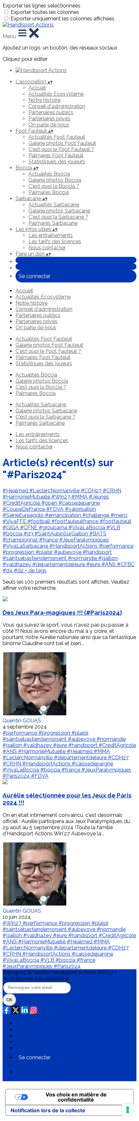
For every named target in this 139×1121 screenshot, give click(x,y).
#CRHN (112, 491)
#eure (94, 564)
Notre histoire (44, 100)
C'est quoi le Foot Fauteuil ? (61, 149)
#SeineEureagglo (24, 515)
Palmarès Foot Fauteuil (55, 155)
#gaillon (108, 558)
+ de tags (36, 570)
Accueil (37, 88)
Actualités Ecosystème (56, 94)
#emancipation (63, 515)
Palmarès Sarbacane (53, 223)
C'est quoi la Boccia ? (53, 186)
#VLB (113, 527)
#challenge (96, 515)
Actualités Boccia (49, 174)
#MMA (80, 497)
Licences (26, 1030)
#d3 (29, 534)
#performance (116, 546)
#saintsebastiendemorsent (35, 558)
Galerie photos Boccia (54, 180)
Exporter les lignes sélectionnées (41, 6)
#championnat (21, 540)
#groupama (54, 527)
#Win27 (61, 497)
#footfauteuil (115, 521)
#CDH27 (92, 491)
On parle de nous (48, 125)
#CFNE (29, 527)
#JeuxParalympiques (84, 540)
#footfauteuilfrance (75, 521)
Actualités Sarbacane (53, 205)
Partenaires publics (50, 112)
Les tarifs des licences (54, 241)
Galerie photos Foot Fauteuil (62, 143)
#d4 (8, 570)
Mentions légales (36, 1036)
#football (39, 521)
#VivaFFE (15, 521)
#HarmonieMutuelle (27, 497)
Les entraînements (50, 235)
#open (50, 503)
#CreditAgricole (22, 503)
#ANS (109, 564)
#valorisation (80, 509)
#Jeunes (99, 497)
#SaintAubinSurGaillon (62, 534)
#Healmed (16, 491)
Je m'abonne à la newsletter (36, 978)
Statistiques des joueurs (56, 162)
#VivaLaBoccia (87, 527)
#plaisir (45, 552)
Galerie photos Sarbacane (59, 211)
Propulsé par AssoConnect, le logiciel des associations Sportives (65, 1075)
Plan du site (29, 1023)
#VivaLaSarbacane (26, 546)
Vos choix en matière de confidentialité (76, 1097)
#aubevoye (68, 552)
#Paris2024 (17, 776)
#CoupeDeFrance (24, 509)
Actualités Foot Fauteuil (56, 137)
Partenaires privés (49, 118)
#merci (119, 515)
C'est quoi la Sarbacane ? (58, 217)
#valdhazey (17, 564)
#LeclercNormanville (55, 491)
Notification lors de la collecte (48, 1110)
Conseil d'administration (56, 106)
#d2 (19, 570)
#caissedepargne (79, 503)
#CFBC (125, 564)
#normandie (83, 558)
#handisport (97, 552)
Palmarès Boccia (48, 192)
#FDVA (55, 509)
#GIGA (11, 527)
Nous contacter (47, 248)
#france (49, 540)
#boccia (13, 534)
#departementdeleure (59, 564)
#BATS (97, 534)
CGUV (23, 1042)
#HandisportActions (74, 546)
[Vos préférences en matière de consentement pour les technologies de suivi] (128, 1110)
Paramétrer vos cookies (44, 1048)
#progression (19, 552)
